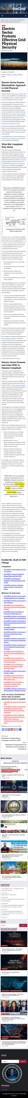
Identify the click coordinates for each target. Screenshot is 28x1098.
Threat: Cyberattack (6, 872)
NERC (11, 110)
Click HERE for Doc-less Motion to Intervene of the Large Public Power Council (14, 653)
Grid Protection (5, 871)
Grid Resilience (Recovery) (16, 990)
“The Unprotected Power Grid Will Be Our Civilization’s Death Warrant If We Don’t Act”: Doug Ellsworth (12, 913)
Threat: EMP (15, 851)
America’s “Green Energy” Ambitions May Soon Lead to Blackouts (13, 899)
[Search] (26, 15)
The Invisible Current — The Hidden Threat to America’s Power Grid (12, 889)
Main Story (4, 945)
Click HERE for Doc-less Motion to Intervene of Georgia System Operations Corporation (14, 684)
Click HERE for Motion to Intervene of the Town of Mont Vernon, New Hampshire (15, 634)
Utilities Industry (13, 771)
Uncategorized (5, 1013)
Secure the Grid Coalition (9, 338)
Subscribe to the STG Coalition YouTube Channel (13, 835)
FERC (21, 104)
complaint (16, 154)
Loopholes (7, 295)
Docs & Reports (5, 769)
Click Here (4, 1089)
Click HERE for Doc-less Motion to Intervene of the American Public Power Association (14, 666)
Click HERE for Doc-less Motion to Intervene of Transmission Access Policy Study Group (14, 677)
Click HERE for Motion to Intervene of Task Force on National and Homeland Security (15, 640)
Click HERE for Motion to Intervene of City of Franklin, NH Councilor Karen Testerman (15, 647)
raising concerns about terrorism (11, 123)
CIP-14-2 (20, 159)
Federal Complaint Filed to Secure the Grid (13, 775)
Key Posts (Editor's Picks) (7, 791)
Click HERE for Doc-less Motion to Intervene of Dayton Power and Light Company (14, 607)
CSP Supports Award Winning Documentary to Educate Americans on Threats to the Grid (12, 906)
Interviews (4, 851)
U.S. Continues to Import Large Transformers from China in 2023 (11, 876)
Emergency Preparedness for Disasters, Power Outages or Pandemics (15, 746)
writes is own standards (18, 114)
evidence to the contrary (17, 94)
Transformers (5, 771)
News (3, 25)
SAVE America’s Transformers (8, 894)
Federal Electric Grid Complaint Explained (11, 795)
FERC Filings (13, 769)
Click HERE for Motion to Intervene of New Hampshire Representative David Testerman (15, 623)
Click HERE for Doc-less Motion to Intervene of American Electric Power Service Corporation (15, 660)
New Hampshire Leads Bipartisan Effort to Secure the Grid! (14, 815)
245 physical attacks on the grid (13, 138)
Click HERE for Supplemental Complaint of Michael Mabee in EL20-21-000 (14, 580)
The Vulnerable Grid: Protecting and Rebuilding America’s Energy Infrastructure (12, 856)
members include (20, 385)
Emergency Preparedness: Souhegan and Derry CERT (11, 738)
